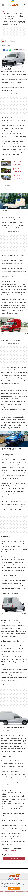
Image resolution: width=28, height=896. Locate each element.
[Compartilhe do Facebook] (4, 50)
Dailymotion (13, 850)
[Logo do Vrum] (14, 5)
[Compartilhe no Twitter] (7, 50)
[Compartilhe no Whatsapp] (10, 50)
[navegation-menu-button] (2, 4)
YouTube (4, 850)
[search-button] (25, 4)
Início (2, 7)
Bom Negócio (7, 7)
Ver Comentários (14, 858)
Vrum (10, 854)
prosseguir (14, 889)
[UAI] (13, 1)
